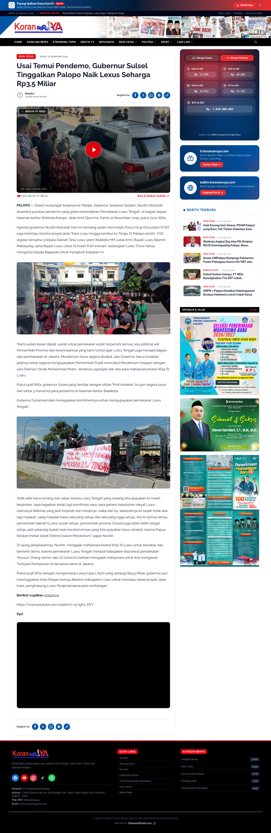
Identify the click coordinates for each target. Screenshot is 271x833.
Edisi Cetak (225, 13)
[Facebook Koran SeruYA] (15, 777)
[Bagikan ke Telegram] (159, 95)
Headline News (189, 759)
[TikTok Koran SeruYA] (42, 777)
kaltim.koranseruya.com (217, 182)
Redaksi (238, 13)
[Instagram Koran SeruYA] (33, 777)
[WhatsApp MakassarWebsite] (154, 823)
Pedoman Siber (254, 13)
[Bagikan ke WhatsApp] (151, 95)
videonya (51, 595)
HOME (18, 42)
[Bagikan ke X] (143, 95)
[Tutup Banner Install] (260, 5)
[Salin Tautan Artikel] (167, 95)
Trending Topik (189, 781)
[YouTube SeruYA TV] (24, 777)
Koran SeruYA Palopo (192, 774)
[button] (93, 150)
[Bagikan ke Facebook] (135, 95)
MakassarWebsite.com (140, 823)
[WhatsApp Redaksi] (51, 777)
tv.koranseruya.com (214, 151)
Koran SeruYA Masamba (194, 788)
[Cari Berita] (255, 42)
